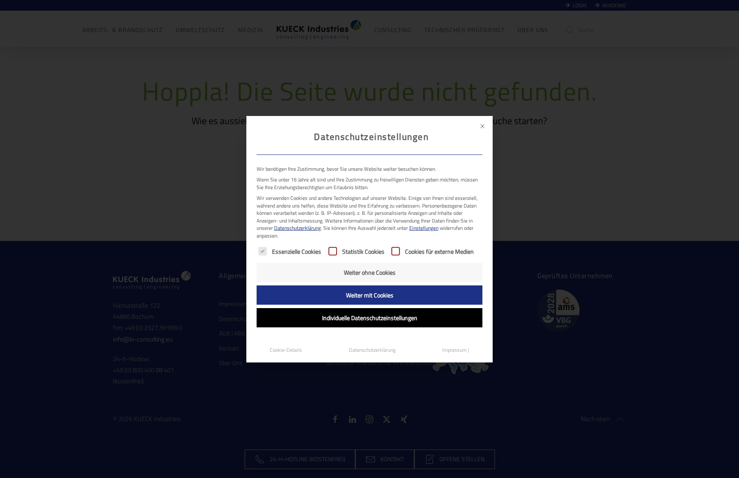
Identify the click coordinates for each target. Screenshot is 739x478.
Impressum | (455, 350)
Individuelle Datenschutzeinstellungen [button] (369, 317)
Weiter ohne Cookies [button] (370, 272)
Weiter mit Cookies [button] (369, 295)
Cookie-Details (286, 350)
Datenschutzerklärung (297, 228)
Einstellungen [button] (423, 228)
